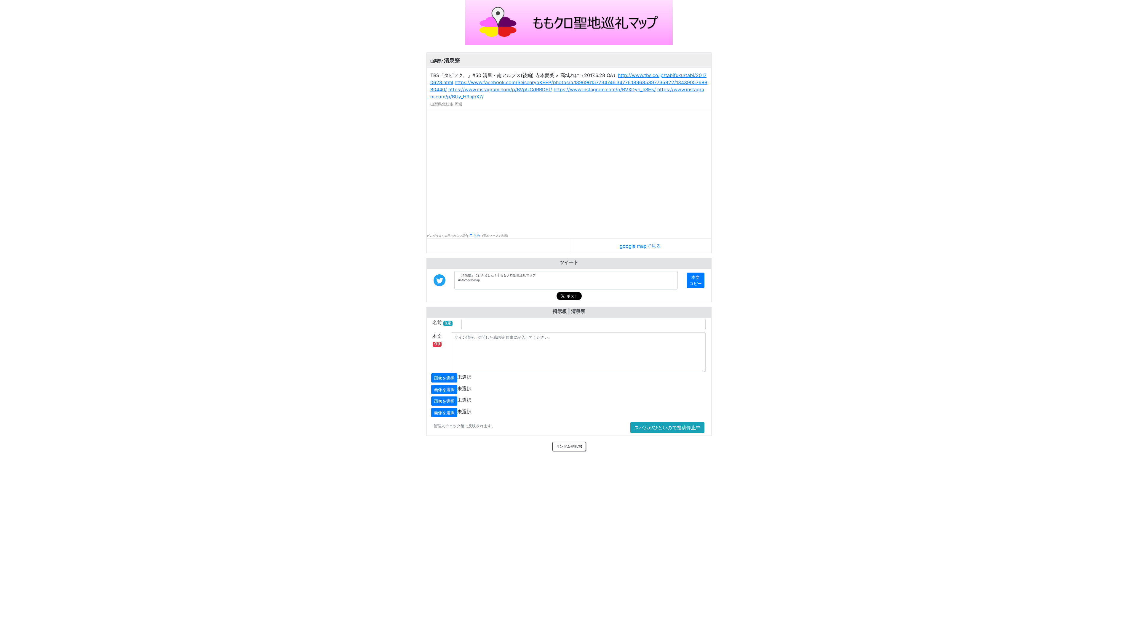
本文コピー (695, 280)
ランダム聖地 (567, 446)
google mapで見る (640, 246)
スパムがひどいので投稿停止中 (667, 428)
